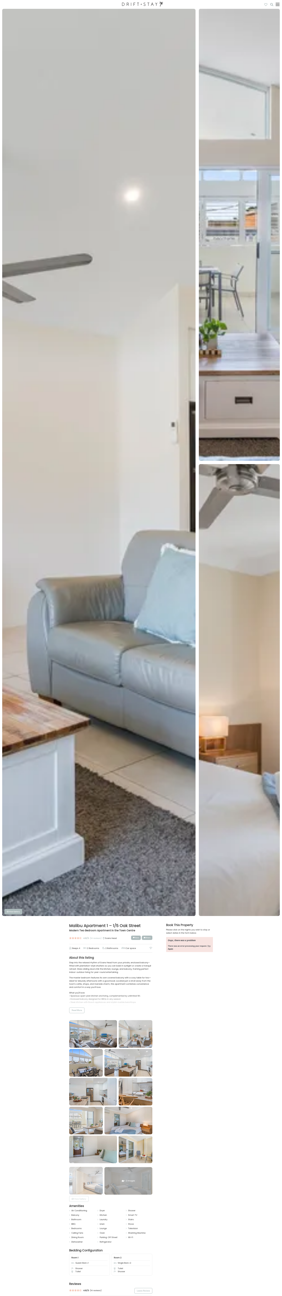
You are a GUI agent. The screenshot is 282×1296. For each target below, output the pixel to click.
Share (147, 938)
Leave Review (143, 1291)
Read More (77, 1010)
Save (137, 938)
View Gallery (14, 912)
